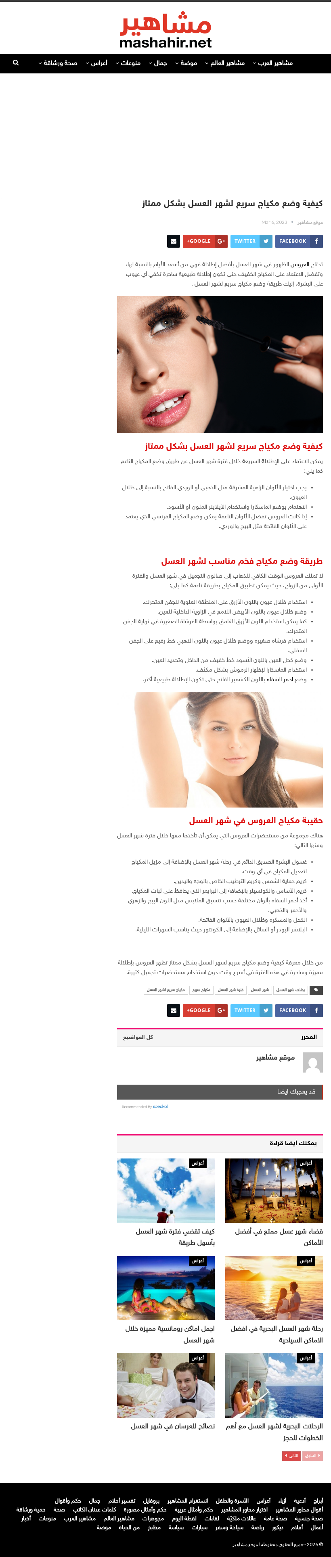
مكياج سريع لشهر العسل (166, 990)
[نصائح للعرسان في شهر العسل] (166, 1385)
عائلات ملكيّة (241, 1518)
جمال (160, 63)
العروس (301, 264)
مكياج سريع (201, 990)
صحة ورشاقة (61, 63)
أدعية (300, 1501)
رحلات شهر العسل (291, 990)
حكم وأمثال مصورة (145, 1510)
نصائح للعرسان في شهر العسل (173, 1427)
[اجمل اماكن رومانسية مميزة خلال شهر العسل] (166, 1288)
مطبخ (154, 1527)
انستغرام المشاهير (188, 1501)
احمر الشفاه (280, 679)
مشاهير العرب (275, 63)
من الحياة (129, 1527)
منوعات (130, 63)
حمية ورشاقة (31, 1510)
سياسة (176, 1527)
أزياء (282, 1501)
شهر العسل (260, 990)
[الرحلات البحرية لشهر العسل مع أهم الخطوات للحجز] (274, 1385)
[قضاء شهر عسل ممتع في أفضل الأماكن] (274, 1190)
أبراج (318, 1501)
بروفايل (151, 1501)
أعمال (317, 1527)
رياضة (257, 1527)
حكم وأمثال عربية (194, 1510)
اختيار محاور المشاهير (244, 1510)
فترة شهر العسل (230, 990)
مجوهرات (153, 1518)
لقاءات (212, 1518)
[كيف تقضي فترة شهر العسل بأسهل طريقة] (166, 1190)
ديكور (277, 1527)
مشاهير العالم (228, 63)
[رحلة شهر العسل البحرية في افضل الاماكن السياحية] (274, 1288)
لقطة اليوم (184, 1518)
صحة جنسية (309, 1518)
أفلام (297, 1527)
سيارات (199, 1527)
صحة (59, 1510)
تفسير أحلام (122, 1501)
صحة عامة (275, 1518)
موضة (189, 63)
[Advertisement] (165, 131)
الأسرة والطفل (232, 1501)
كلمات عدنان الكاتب (94, 1510)
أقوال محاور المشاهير (299, 1510)
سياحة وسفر (229, 1527)
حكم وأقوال (68, 1501)
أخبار (26, 1518)
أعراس (99, 63)
